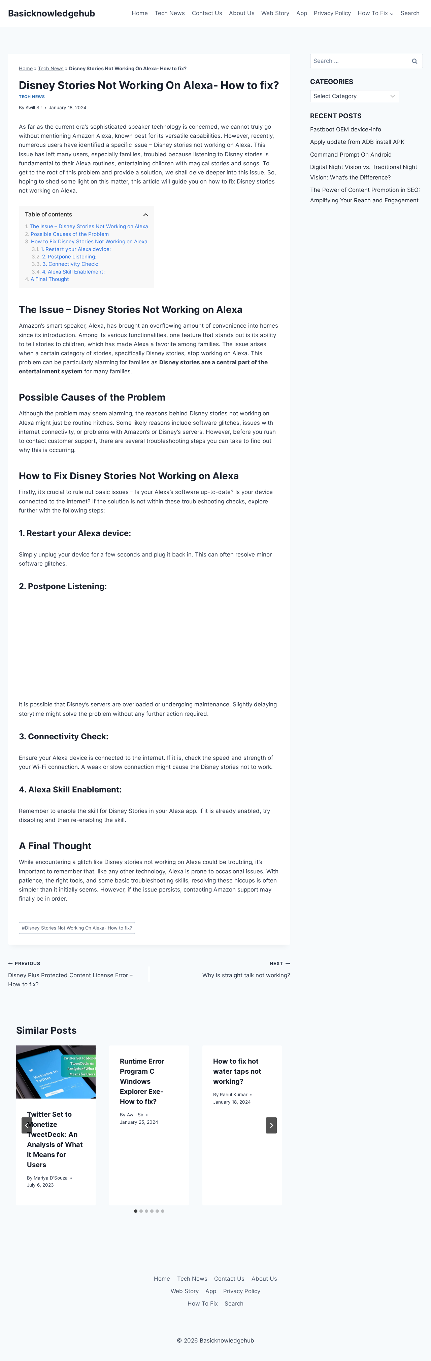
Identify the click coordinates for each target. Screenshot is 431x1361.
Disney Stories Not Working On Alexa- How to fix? (77, 928)
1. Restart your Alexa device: (76, 249)
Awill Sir (34, 107)
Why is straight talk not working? (246, 970)
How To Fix (203, 1303)
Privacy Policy (332, 13)
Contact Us (207, 13)
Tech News (170, 13)
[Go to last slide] (27, 1125)
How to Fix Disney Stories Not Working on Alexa (89, 242)
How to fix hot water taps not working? (237, 1071)
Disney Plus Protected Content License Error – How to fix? (70, 974)
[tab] (135, 1211)
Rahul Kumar (233, 1094)
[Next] (271, 1125)
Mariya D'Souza (51, 1178)
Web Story (275, 13)
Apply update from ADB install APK (357, 141)
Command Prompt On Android (351, 154)
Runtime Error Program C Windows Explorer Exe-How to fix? (142, 1081)
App (301, 13)
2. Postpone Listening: (69, 257)
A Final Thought (50, 279)
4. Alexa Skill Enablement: (73, 272)
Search (410, 13)
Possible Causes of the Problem (70, 234)
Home (140, 13)
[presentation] (56, 1072)
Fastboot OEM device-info (345, 129)
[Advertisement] (149, 650)
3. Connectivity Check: (70, 264)
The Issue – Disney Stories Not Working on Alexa (89, 226)
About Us (242, 13)
